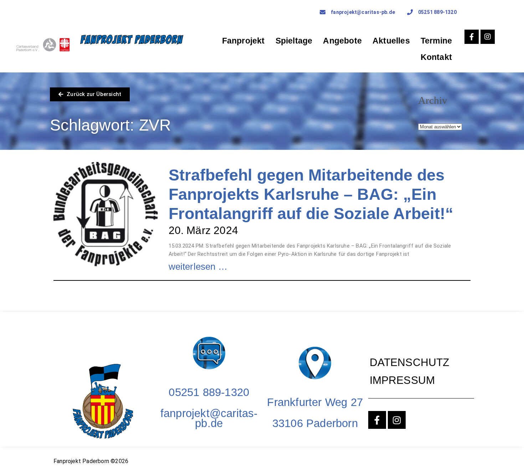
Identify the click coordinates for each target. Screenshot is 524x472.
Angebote (342, 40)
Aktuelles (391, 40)
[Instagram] (488, 37)
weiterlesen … (198, 266)
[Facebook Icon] (471, 37)
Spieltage (294, 40)
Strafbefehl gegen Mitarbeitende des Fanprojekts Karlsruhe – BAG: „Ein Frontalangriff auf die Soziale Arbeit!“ (311, 194)
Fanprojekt (243, 40)
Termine (436, 40)
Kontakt (436, 57)
